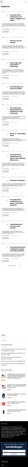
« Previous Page (12, 265)
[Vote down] (6, 12)
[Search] (25, 2)
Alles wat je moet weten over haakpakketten (13, 361)
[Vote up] (8, 12)
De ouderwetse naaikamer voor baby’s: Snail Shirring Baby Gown (17, 157)
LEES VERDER (5, 31)
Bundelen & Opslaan (17, 180)
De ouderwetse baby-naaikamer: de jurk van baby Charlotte (18, 249)
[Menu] (1, 2)
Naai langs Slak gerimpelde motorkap (15, 64)
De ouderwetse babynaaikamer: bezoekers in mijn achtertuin (16, 110)
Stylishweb (6, 29)
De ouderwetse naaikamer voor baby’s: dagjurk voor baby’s (17, 17)
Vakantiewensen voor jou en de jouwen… (16, 226)
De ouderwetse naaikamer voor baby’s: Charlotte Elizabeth (16, 202)
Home (2, 465)
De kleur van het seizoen (16, 41)
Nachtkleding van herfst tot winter (16, 88)
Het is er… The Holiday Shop (18, 134)
